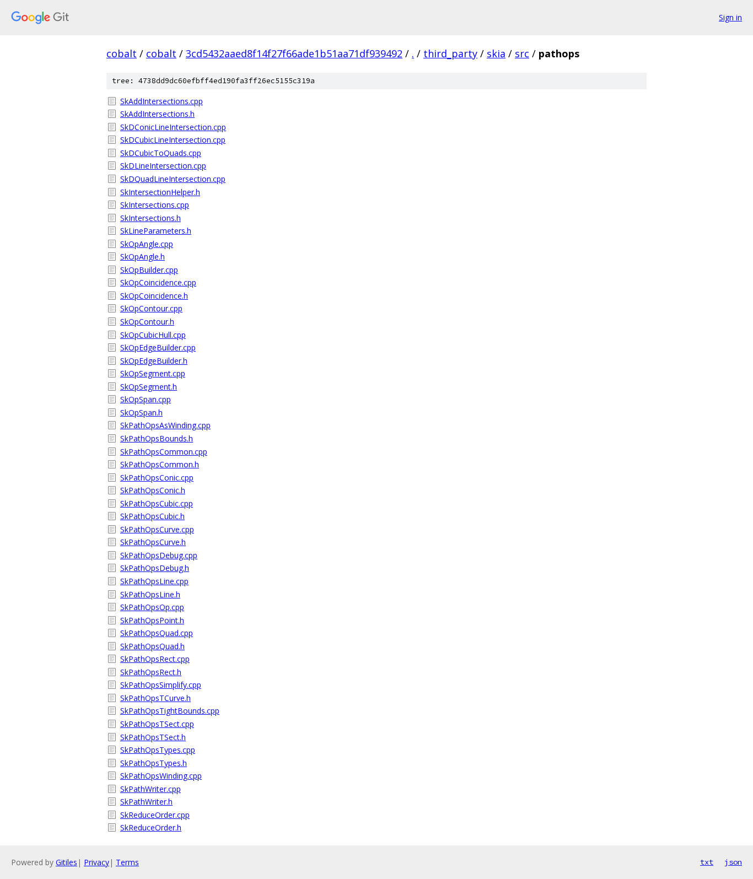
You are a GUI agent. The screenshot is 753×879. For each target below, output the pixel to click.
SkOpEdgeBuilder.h (153, 360)
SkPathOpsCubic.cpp (156, 503)
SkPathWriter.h (146, 801)
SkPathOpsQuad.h (152, 646)
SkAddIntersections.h (157, 114)
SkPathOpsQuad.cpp (156, 633)
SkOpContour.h (147, 321)
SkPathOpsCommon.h (159, 464)
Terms (127, 862)
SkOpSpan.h (141, 412)
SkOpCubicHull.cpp (153, 335)
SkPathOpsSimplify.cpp (160, 685)
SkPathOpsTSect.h (153, 737)
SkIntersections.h (150, 218)
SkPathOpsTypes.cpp (157, 750)
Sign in (730, 17)
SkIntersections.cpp (154, 204)
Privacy (96, 862)
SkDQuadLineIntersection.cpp (172, 179)
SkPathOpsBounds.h (156, 438)
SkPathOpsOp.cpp (152, 607)
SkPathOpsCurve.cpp (157, 529)
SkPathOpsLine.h (150, 594)
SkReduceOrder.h (150, 827)
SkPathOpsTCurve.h (155, 698)
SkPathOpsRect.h (150, 672)
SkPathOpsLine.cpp (154, 581)
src (522, 53)
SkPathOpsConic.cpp (156, 477)
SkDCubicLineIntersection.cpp (172, 139)
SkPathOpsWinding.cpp (161, 775)
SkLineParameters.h (155, 230)
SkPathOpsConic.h (152, 490)
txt (706, 862)
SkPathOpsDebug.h (154, 568)
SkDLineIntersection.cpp (163, 165)
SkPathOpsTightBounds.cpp (169, 710)
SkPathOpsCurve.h (153, 542)
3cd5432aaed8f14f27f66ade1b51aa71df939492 (294, 53)
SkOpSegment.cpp (152, 373)
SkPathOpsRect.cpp (155, 659)
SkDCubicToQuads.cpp (160, 153)
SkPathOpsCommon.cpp (163, 451)
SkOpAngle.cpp (146, 244)
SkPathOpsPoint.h (152, 620)
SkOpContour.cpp (151, 308)
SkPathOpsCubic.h (152, 516)
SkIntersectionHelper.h (160, 192)
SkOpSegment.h (148, 386)
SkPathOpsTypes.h (153, 763)
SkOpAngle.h (142, 256)
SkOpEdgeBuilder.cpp (158, 347)
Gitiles (66, 862)
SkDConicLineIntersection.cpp (173, 127)
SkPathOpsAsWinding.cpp (165, 425)
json (733, 862)
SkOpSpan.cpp (145, 399)
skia (496, 53)
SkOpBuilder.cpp (149, 270)
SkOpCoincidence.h (154, 295)
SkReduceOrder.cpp (155, 815)
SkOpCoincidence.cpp (158, 282)
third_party (450, 53)
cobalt (121, 53)
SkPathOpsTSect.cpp (157, 724)
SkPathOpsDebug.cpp (158, 555)
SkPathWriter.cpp (150, 789)
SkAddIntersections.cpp (161, 101)
